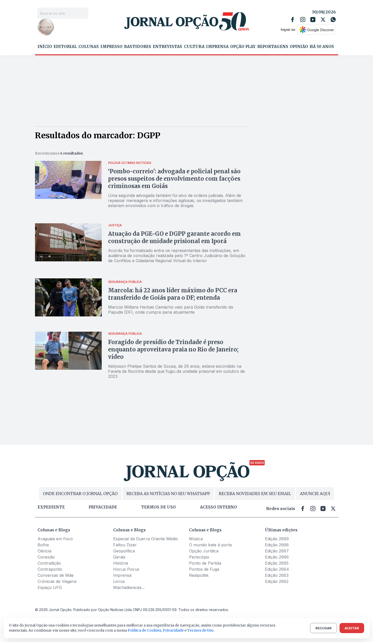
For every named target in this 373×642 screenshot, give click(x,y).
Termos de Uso (200, 630)
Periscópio (199, 557)
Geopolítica (124, 550)
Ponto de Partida (205, 563)
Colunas (88, 46)
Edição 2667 (277, 550)
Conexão (46, 557)
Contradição (49, 563)
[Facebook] (292, 19)
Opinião (299, 46)
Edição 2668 (277, 544)
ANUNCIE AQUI (315, 493)
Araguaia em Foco (55, 538)
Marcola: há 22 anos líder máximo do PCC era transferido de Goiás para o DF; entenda (172, 294)
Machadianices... (129, 587)
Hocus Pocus (126, 569)
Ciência (44, 550)
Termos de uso (158, 507)
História (120, 563)
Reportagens (272, 46)
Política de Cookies (144, 630)
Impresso (111, 46)
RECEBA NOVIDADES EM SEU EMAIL (255, 493)
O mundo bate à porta (210, 544)
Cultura (194, 46)
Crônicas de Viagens (57, 581)
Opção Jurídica (203, 550)
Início (45, 46)
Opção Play (243, 46)
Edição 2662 (277, 581)
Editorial (65, 46)
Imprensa (217, 46)
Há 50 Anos (322, 46)
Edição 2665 (277, 563)
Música (196, 538)
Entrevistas (167, 46)
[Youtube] (312, 19)
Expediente (51, 507)
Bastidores (137, 46)
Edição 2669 (277, 538)
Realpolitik (199, 575)
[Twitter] (323, 19)
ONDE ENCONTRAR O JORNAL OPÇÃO (80, 493)
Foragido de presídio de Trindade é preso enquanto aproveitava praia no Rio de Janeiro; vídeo (173, 349)
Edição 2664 (277, 569)
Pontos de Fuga (204, 569)
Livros (119, 581)
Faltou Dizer (125, 544)
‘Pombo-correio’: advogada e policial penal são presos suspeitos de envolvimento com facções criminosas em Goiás (174, 179)
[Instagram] (302, 19)
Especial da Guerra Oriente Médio (145, 538)
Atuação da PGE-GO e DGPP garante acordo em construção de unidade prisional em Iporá (174, 237)
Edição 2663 (277, 575)
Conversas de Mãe (56, 575)
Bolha (43, 544)
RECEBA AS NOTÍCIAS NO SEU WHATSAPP (168, 493)
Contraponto (50, 569)
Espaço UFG (50, 587)
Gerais (119, 557)
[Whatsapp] (333, 19)
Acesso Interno (218, 507)
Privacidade (103, 507)
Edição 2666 (277, 557)
